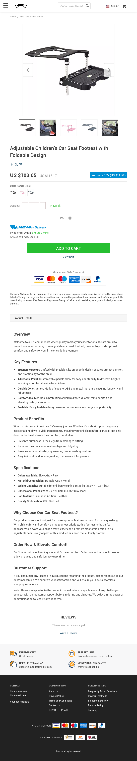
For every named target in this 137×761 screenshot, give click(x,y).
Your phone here (18, 691)
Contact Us (54, 705)
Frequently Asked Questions (102, 691)
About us (53, 691)
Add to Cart (68, 248)
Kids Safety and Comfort (31, 16)
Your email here (18, 695)
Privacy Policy (56, 696)
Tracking (92, 710)
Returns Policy (95, 705)
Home (13, 16)
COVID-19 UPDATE (58, 710)
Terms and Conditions (60, 700)
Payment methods (97, 696)
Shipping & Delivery (98, 700)
